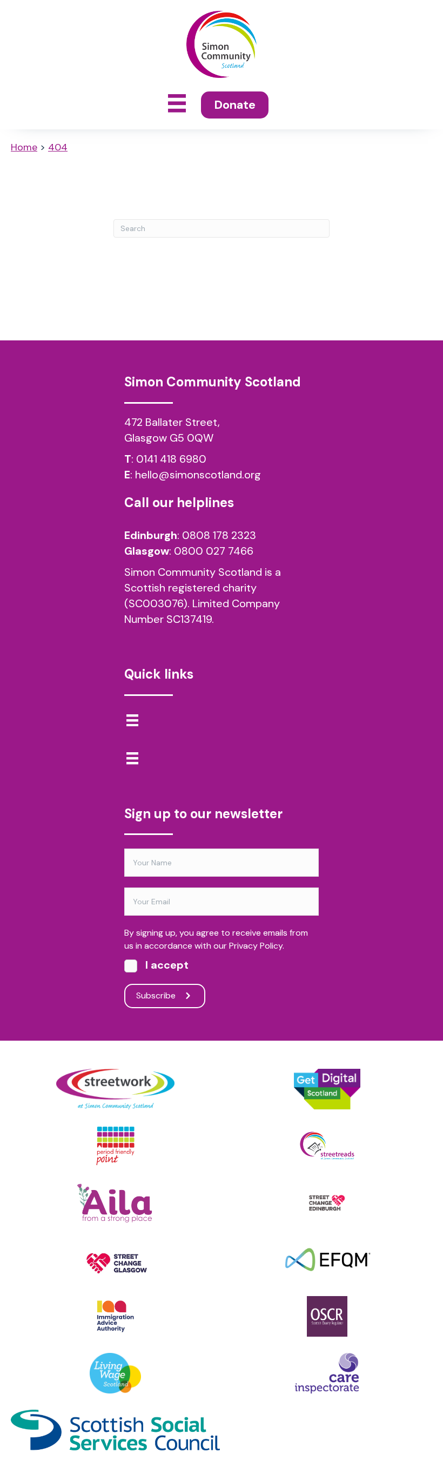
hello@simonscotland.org (198, 475)
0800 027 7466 (213, 551)
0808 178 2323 (219, 535)
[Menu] (132, 720)
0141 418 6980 (171, 459)
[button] (164, 996)
